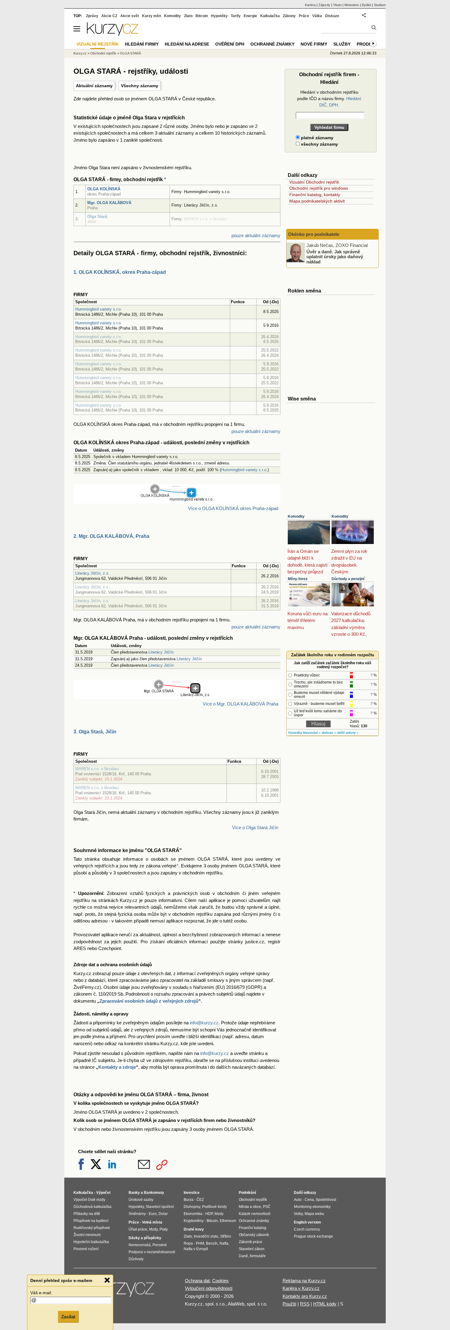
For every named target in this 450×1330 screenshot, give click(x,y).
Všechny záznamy (139, 85)
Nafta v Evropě (196, 1249)
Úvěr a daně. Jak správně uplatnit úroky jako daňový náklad (334, 256)
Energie (250, 16)
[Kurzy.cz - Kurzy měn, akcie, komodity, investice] (112, 34)
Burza (188, 1200)
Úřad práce (138, 1229)
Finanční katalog (252, 1228)
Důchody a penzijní (348, 579)
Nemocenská (140, 1245)
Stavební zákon (251, 1249)
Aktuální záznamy (94, 85)
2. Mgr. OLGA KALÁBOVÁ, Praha (111, 536)
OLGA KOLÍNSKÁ (103, 189)
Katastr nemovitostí (254, 1214)
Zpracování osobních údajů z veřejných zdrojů (148, 1001)
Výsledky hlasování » (304, 732)
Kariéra (310, 5)
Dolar (163, 1214)
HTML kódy (324, 1303)
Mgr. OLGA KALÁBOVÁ (109, 202)
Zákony (289, 16)
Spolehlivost (326, 1200)
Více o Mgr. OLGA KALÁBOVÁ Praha (240, 703)
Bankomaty (154, 1192)
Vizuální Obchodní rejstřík (314, 182)
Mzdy (153, 1229)
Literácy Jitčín (161, 652)
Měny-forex (298, 579)
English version (307, 1222)
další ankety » (347, 732)
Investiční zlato (206, 1236)
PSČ (267, 1207)
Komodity (296, 516)
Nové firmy (314, 44)
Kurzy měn (151, 16)
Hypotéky (219, 16)
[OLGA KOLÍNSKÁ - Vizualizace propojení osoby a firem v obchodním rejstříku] (177, 499)
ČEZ (200, 1200)
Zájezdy (324, 5)
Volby (298, 1214)
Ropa (188, 1243)
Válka (317, 16)
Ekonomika (193, 1214)
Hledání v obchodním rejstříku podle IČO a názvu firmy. (329, 98)
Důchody (136, 1259)
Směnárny (137, 1214)
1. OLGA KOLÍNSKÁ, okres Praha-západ (119, 272)
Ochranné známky (272, 44)
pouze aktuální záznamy (255, 235)
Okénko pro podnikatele (313, 234)
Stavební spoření (160, 1207)
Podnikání (247, 1192)
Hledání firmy (142, 44)
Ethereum (228, 1221)
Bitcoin (202, 16)
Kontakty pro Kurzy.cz (305, 1296)
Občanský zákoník (254, 1235)
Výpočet (103, 1192)
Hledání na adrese (187, 44)
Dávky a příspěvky (145, 1238)
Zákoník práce (250, 1242)
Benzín (212, 1243)
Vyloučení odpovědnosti (208, 1288)
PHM (200, 1243)
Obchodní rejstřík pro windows (318, 188)
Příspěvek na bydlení (90, 1221)
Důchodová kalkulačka (92, 1207)
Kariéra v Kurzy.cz (301, 1288)
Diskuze (332, 16)
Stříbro (225, 1236)
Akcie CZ (109, 16)
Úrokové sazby (141, 1200)
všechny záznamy (319, 144)
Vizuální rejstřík (98, 44)
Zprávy (92, 16)
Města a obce (250, 1207)
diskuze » (329, 732)
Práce (304, 16)
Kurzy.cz (80, 53)
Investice (192, 1192)
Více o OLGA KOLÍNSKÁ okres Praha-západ (233, 508)
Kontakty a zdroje (117, 1067)
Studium (380, 5)
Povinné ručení (86, 1249)
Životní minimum (87, 1235)
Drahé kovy (194, 1229)
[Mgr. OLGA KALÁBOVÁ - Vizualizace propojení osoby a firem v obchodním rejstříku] (177, 695)
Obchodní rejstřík (103, 53)
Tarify (236, 16)
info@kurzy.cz (204, 1022)
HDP (209, 1214)
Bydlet (366, 5)
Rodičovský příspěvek (91, 1228)
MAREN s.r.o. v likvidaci (97, 768)
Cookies (220, 1280)
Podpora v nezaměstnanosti (152, 1252)
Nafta (223, 1243)
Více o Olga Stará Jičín (255, 827)
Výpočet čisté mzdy (89, 1200)
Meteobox (351, 5)
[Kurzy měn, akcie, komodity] (123, 1291)
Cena (309, 1200)
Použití (289, 1303)
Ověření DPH (229, 44)
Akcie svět (129, 16)
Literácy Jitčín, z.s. (92, 573)
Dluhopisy (192, 1207)
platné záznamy (316, 137)
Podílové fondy (214, 1207)
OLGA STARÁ (130, 53)
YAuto (337, 5)
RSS (304, 1303)
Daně (243, 1256)
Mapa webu (314, 1214)
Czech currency (307, 1229)
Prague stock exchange (313, 1236)
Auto (298, 1200)
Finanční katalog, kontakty (314, 194)
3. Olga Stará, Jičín (94, 731)
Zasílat (68, 1316)
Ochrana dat (197, 1280)
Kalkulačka (270, 16)
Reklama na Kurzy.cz (304, 1280)
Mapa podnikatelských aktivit (317, 201)
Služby (342, 44)
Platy (163, 1229)
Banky (134, 1192)
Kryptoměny (194, 1221)
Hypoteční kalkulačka (91, 1242)
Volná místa (152, 1222)
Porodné (159, 1245)
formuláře (258, 1256)
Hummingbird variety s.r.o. (98, 309)
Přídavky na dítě (86, 1214)
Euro (153, 1214)
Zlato (188, 16)
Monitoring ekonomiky (312, 1207)
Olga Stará (97, 216)
